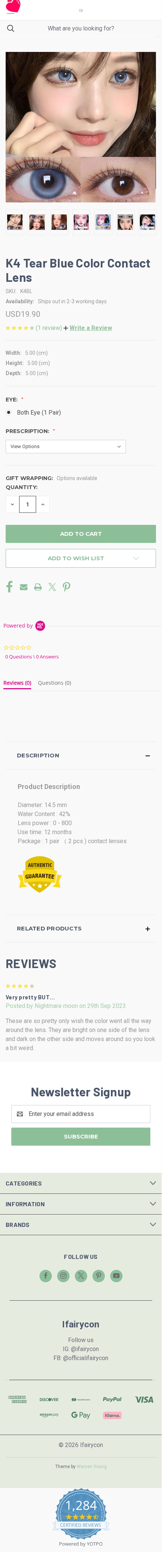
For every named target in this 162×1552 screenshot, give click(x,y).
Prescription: (28, 431)
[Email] (23, 587)
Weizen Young (92, 1466)
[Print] (38, 587)
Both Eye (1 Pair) (39, 412)
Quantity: (22, 487)
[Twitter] (52, 587)
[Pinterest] (66, 587)
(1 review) (50, 327)
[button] (88, 327)
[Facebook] (9, 587)
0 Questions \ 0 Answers (32, 656)
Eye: (12, 399)
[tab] (17, 684)
